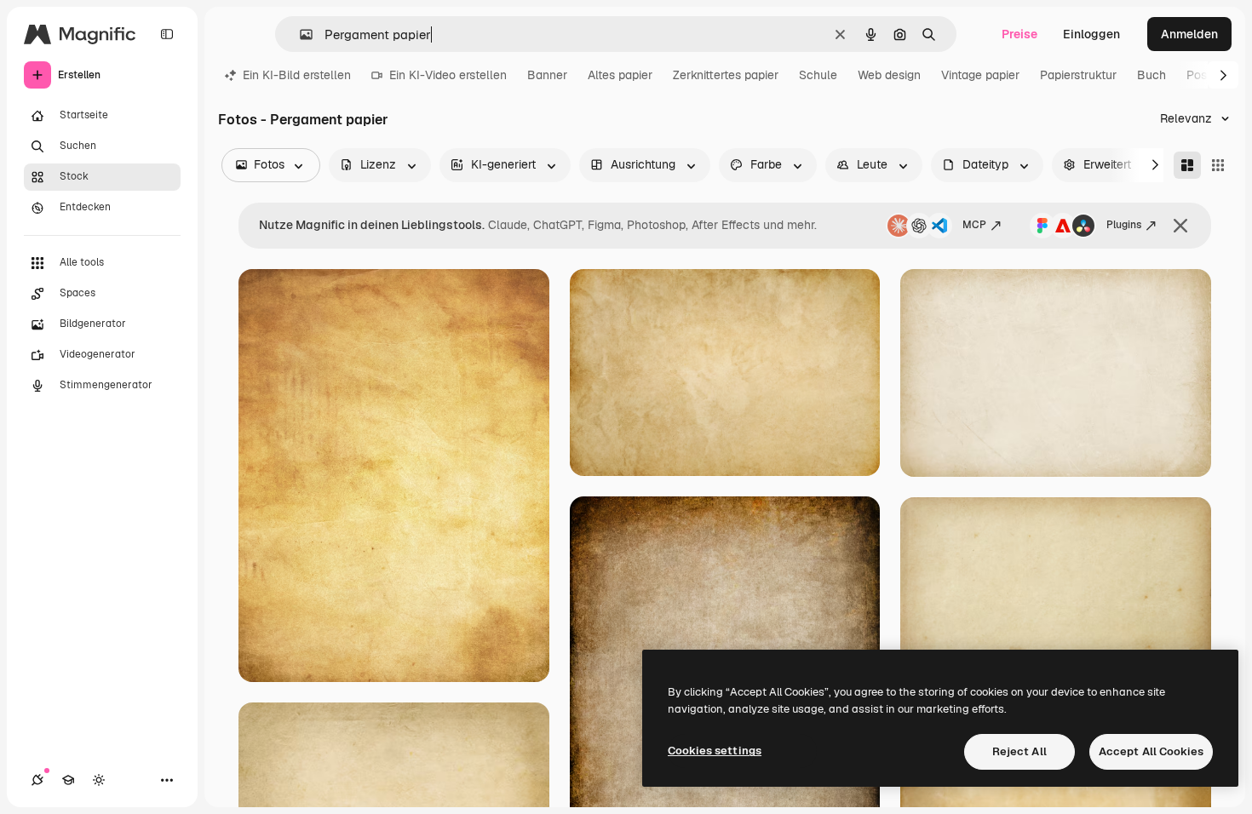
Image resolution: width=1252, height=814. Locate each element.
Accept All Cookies (1151, 751)
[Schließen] (1180, 225)
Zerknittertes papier (725, 75)
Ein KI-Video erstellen (448, 75)
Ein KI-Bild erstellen (297, 75)
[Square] (1218, 165)
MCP (974, 225)
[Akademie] (68, 780)
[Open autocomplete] (299, 34)
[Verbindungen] (37, 780)
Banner (547, 75)
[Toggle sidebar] (167, 34)
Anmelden (1189, 34)
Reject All (1019, 751)
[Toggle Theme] (98, 780)
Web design (889, 75)
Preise (1019, 34)
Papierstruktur (1078, 75)
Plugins (1123, 225)
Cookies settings (714, 750)
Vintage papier (980, 75)
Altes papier (620, 75)
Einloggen (1091, 34)
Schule (818, 75)
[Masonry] (1187, 165)
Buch (1151, 75)
